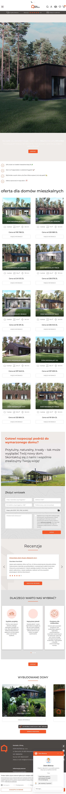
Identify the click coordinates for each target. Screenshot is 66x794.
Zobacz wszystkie (33, 731)
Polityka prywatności (19, 772)
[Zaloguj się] (51, 7)
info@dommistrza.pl (28, 759)
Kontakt (33, 151)
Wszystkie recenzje (33, 583)
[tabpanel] (11, 627)
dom (23, 558)
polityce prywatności (46, 522)
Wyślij (52, 532)
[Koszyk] (64, 7)
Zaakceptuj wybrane (16, 789)
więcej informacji (16, 236)
